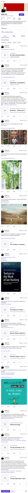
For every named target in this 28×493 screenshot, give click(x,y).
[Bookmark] (20, 61)
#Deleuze (14, 42)
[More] (26, 61)
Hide (25, 131)
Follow (21, 14)
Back (4, 1)
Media (14, 36)
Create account (5, 491)
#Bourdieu (9, 42)
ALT (25, 223)
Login (12, 491)
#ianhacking (4, 42)
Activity (5, 36)
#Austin (19, 42)
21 (1, 19)
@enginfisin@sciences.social (6, 15)
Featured (23, 36)
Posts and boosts (5, 40)
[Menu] (26, 14)
